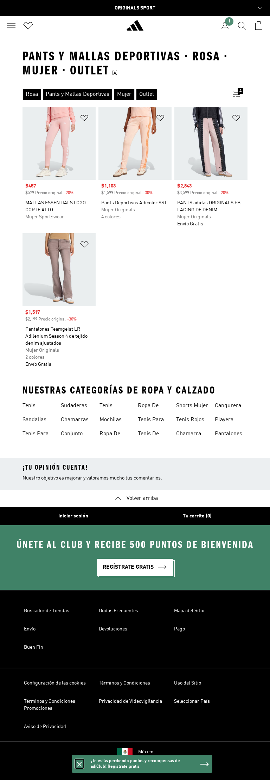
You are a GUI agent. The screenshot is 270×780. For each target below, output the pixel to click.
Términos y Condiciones (124, 683)
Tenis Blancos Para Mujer (113, 406)
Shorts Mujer (192, 406)
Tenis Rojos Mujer (190, 420)
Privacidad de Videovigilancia (130, 701)
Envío (30, 629)
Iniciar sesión (73, 516)
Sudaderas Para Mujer (74, 406)
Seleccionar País (192, 701)
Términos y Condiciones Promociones (49, 705)
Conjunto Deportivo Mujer (72, 434)
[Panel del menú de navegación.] (11, 25)
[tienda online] (135, 28)
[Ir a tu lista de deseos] (28, 25)
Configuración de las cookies (55, 683)
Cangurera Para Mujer (228, 406)
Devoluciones (113, 629)
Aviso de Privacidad (45, 726)
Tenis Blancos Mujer (32, 406)
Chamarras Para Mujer (75, 420)
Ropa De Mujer (148, 406)
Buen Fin (33, 647)
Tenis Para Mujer (35, 434)
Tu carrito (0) (197, 516)
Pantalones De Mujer (228, 434)
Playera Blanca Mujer (224, 420)
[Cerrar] (79, 763)
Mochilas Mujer (110, 420)
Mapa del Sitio (189, 610)
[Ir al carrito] (258, 25)
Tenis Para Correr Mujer (154, 420)
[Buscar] (241, 25)
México (145, 751)
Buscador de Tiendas (46, 610)
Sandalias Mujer (34, 420)
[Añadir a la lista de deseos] (84, 119)
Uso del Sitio (187, 683)
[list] (123, 94)
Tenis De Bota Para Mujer (150, 434)
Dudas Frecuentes (118, 610)
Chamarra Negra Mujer (191, 434)
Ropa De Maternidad (113, 434)
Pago (179, 629)
